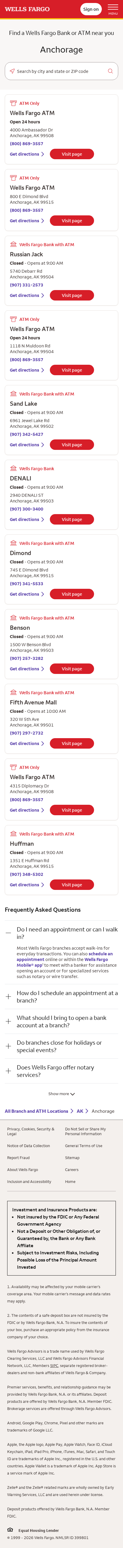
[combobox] (61, 71)
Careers (72, 1169)
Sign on (91, 9)
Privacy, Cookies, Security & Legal (30, 1131)
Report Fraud (18, 1157)
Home (70, 1181)
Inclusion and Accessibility (29, 1181)
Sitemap (72, 1157)
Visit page (72, 154)
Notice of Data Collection (28, 1145)
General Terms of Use (83, 1145)
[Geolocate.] (12, 71)
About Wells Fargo (22, 1169)
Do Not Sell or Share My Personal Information (85, 1131)
